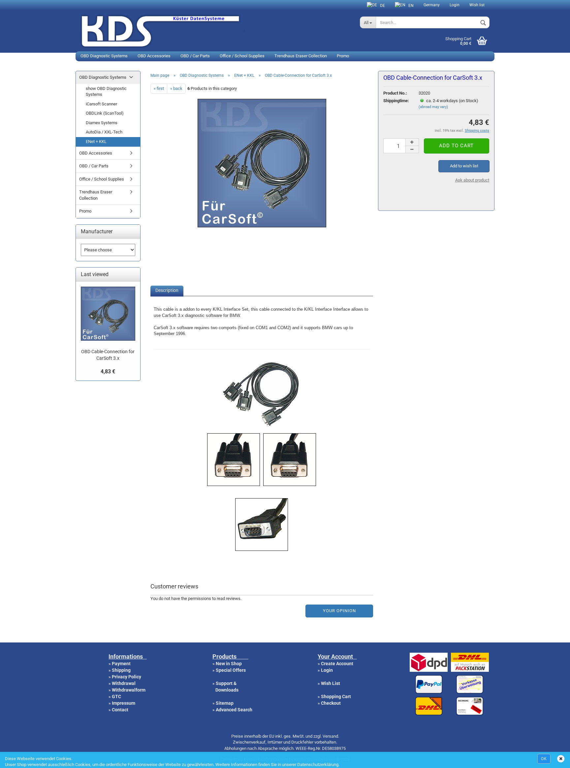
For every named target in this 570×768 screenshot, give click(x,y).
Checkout (331, 703)
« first (159, 88)
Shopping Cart (336, 696)
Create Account (337, 663)
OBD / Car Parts (195, 55)
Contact (120, 709)
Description (166, 290)
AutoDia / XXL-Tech (104, 131)
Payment (121, 663)
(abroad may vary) (433, 107)
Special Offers (231, 670)
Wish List (330, 683)
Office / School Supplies (242, 55)
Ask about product (472, 180)
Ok (544, 758)
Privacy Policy (126, 676)
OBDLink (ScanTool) (105, 113)
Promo (343, 55)
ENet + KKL (96, 141)
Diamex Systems (101, 122)
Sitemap (225, 703)
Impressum (123, 703)
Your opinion (339, 610)
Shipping (121, 670)
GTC (116, 696)
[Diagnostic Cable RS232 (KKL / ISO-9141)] (262, 224)
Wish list (477, 5)
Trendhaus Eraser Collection (300, 55)
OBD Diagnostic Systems (104, 55)
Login (454, 5)
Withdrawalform (128, 690)
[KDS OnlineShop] (215, 30)
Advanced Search (234, 709)
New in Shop (229, 663)
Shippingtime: (396, 100)
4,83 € (108, 371)
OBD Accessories (154, 55)
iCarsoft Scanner (101, 103)
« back (176, 88)
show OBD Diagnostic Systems (106, 91)
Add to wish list (464, 165)
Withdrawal (124, 683)
